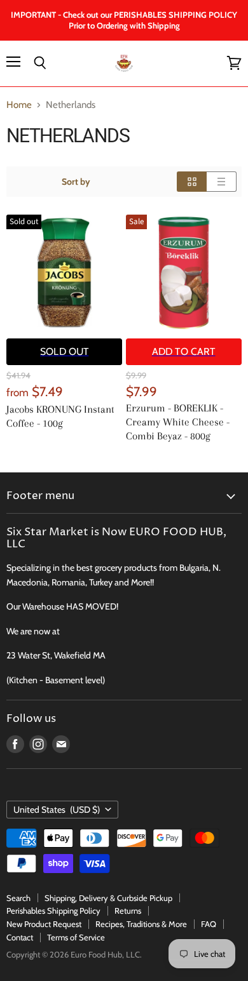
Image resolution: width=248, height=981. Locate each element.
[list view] (222, 181)
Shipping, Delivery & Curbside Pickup (108, 898)
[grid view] (192, 181)
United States (56, 809)
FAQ (208, 924)
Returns (127, 910)
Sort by (76, 182)
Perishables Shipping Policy (53, 910)
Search (18, 898)
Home (19, 105)
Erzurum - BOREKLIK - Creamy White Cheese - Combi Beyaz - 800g (178, 422)
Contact (19, 937)
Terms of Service (76, 937)
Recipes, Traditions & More (141, 924)
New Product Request (43, 924)
